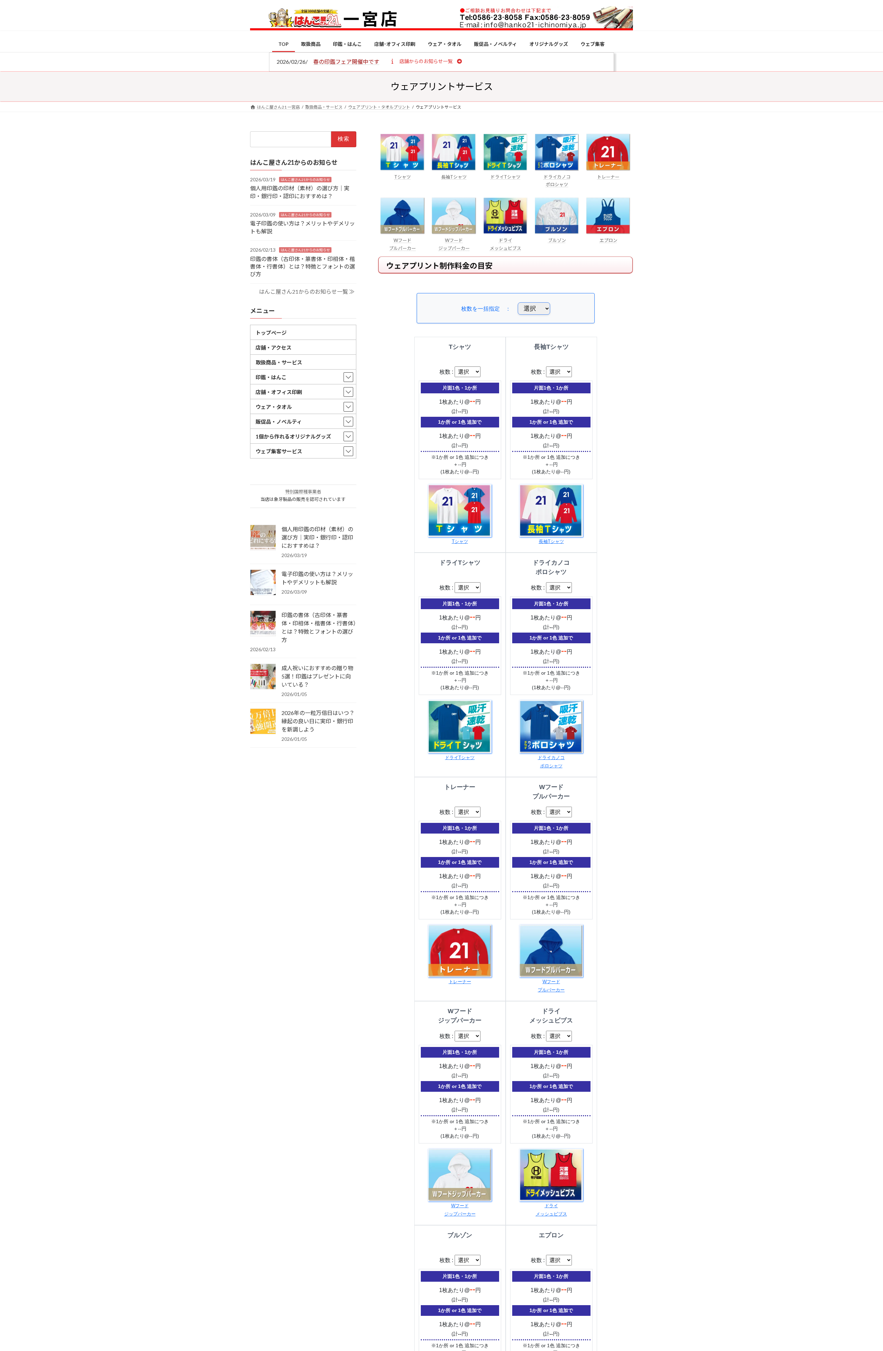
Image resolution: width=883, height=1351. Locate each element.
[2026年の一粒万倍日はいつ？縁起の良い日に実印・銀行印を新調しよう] (263, 721)
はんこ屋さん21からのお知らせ (305, 179)
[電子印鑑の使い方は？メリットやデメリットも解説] (263, 582)
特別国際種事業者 (303, 491)
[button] (425, 61)
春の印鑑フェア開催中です (346, 61)
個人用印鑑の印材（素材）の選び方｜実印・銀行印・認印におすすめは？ (317, 537)
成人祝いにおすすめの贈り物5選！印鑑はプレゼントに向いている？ (317, 676)
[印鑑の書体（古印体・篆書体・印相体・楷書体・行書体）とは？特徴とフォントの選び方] (263, 624)
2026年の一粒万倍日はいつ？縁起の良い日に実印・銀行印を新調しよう (318, 721)
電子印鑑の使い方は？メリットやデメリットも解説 (317, 578)
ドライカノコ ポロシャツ (557, 180)
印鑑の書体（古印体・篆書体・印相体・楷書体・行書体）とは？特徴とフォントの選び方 (302, 266)
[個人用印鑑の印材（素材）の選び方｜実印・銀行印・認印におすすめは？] (263, 538)
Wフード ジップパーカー (454, 244)
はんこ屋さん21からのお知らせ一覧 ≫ (307, 291)
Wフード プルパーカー (402, 244)
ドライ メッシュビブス (505, 244)
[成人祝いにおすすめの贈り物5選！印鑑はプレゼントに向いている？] (263, 677)
